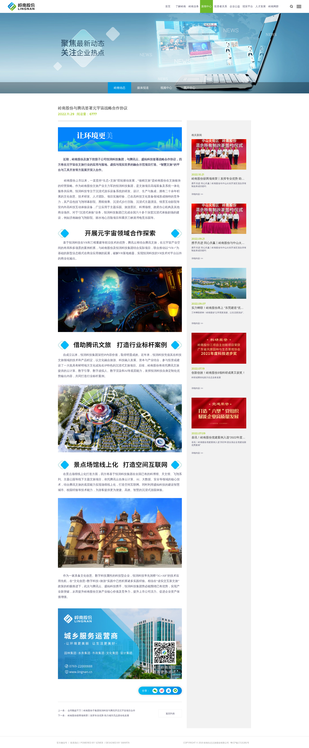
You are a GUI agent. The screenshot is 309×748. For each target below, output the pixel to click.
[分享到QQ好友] (168, 690)
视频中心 (166, 87)
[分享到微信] (155, 690)
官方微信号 (62, 743)
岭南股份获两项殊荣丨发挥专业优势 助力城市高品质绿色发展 (98, 715)
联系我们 (74, 743)
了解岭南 (181, 6)
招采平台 (248, 6)
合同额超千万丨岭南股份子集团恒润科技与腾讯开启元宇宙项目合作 (101, 710)
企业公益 (235, 6)
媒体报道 (143, 87)
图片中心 (189, 87)
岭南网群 (273, 6)
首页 (167, 6)
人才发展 (260, 6)
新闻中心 (206, 6)
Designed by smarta (118, 743)
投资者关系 (220, 6)
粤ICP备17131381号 (239, 743)
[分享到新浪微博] (161, 690)
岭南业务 (193, 6)
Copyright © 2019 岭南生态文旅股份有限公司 (206, 743)
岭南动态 (119, 87)
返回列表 (170, 713)
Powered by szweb (92, 743)
